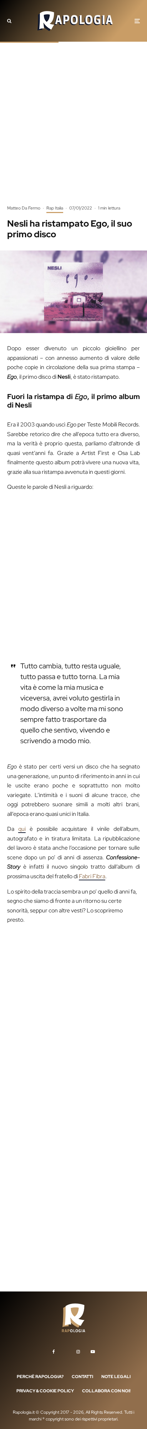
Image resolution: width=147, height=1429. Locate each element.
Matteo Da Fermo (23, 208)
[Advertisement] (73, 128)
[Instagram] (78, 1351)
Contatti (82, 1376)
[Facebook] (53, 1351)
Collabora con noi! (106, 1391)
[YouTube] (92, 1351)
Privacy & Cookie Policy (45, 1391)
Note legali (116, 1376)
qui (22, 829)
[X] (65, 1350)
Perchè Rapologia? (40, 1376)
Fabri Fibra (92, 876)
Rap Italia (54, 208)
